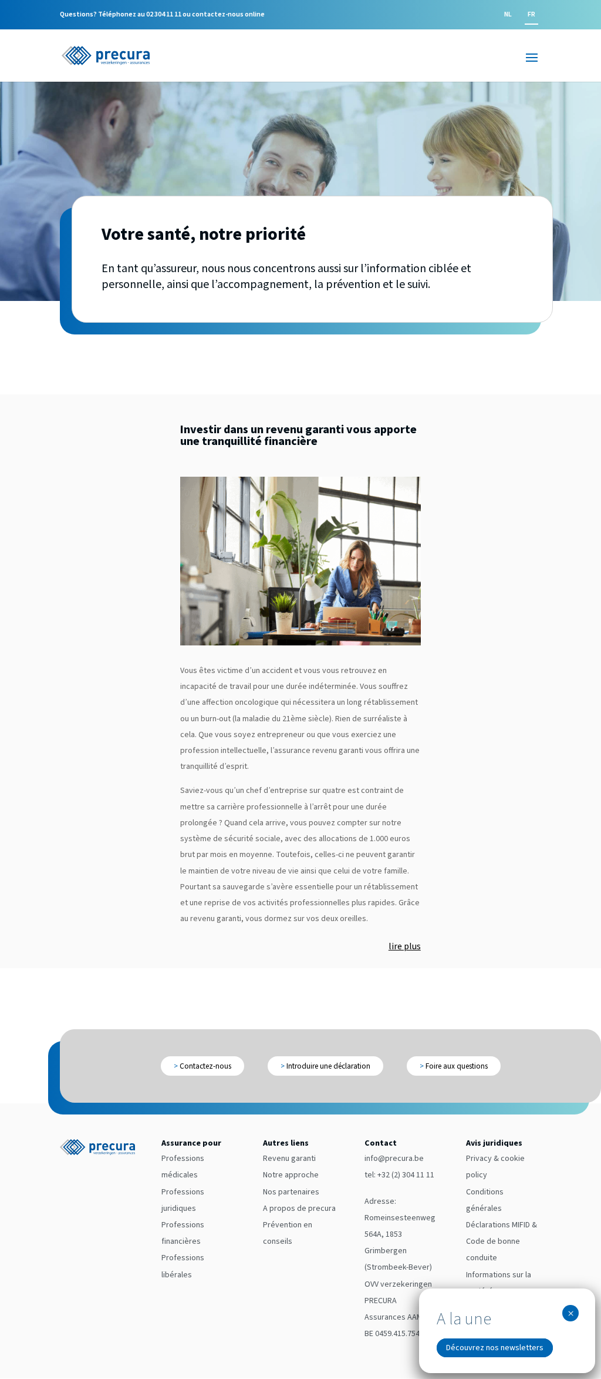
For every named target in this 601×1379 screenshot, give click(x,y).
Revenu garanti (289, 1158)
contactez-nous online (228, 14)
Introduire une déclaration (325, 1066)
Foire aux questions (454, 1066)
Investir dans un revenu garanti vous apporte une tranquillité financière (298, 435)
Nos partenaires (291, 1192)
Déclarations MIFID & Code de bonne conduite (501, 1241)
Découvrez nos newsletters (494, 1348)
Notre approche (291, 1175)
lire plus (405, 946)
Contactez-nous (202, 1066)
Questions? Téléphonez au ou (162, 15)
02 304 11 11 (163, 14)
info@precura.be (394, 1158)
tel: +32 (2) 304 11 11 (399, 1175)
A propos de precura (299, 1208)
